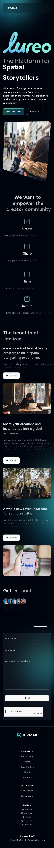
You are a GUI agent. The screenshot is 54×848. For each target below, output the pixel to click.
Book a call (35, 111)
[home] (11, 8)
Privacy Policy (16, 840)
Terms (27, 761)
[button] (45, 8)
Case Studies (27, 767)
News (27, 772)
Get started (11, 375)
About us (27, 777)
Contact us (27, 790)
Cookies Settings (36, 840)
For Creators (27, 756)
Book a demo (27, 796)
